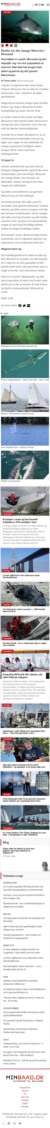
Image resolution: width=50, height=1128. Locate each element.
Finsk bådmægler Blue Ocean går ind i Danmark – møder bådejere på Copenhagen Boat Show (25, 800)
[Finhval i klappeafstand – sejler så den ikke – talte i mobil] (25, 363)
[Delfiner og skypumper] (25, 465)
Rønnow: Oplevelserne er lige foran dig (17, 413)
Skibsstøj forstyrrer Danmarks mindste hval (19, 346)
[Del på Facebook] (19, 305)
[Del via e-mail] (28, 305)
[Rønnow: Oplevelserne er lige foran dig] (25, 397)
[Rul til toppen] (46, 1124)
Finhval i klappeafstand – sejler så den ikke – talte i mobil (25, 380)
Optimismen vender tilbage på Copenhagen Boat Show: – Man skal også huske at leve (24, 732)
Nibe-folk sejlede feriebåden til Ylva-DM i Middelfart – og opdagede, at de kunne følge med (24, 766)
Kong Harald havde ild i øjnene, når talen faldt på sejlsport (23, 676)
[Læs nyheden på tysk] (6, 45)
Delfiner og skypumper (10, 481)
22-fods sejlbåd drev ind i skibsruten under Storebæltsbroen (21, 576)
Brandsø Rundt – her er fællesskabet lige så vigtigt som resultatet (24, 644)
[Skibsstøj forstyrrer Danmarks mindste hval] (25, 330)
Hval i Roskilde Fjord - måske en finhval (17, 447)
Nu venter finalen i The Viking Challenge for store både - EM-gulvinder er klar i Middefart (24, 834)
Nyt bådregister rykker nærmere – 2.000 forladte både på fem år (24, 610)
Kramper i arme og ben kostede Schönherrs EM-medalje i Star (20, 520)
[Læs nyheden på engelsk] (2, 45)
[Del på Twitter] (24, 305)
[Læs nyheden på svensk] (15, 45)
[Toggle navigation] (48, 5)
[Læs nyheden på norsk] (11, 45)
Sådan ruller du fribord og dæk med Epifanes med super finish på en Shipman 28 (18, 851)
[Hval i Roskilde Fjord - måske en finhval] (25, 431)
